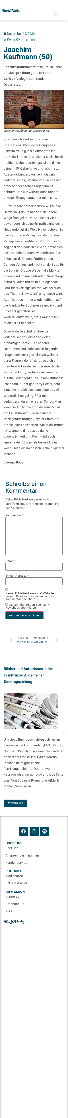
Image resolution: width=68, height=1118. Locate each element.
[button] (4, 733)
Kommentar (14, 515)
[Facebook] (23, 831)
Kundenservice (16, 862)
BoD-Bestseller (16, 883)
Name (10, 561)
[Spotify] (44, 831)
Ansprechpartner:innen (19, 855)
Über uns (11, 848)
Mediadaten (14, 876)
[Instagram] (34, 831)
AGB (8, 911)
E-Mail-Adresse (17, 575)
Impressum (13, 896)
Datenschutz (14, 904)
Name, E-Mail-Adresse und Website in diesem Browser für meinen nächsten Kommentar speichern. (31, 596)
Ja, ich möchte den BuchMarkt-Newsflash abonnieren (28, 606)
